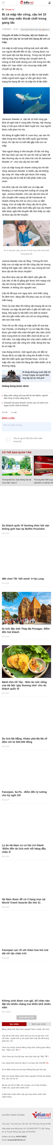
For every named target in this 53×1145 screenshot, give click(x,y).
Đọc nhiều (14, 1024)
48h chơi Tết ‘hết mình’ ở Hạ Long (23, 578)
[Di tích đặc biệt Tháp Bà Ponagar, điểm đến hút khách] (26, 608)
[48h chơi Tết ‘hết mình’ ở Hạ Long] (26, 558)
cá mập (14, 412)
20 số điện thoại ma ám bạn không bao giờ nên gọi (24, 1069)
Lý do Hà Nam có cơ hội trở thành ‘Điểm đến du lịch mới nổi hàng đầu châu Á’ (24, 848)
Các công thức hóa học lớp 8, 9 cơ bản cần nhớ (22, 1063)
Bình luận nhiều (39, 1024)
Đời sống (6, 1012)
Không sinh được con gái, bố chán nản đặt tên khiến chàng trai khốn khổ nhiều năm (26, 1004)
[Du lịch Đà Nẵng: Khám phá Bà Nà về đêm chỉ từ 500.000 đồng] (26, 718)
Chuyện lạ (9, 9)
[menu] (3, 2)
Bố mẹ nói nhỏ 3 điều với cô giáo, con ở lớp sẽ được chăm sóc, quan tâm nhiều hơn (24, 1086)
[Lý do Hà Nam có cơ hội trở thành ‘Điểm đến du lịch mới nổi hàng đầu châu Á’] (26, 824)
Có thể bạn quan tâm (16, 452)
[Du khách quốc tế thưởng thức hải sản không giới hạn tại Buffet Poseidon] (26, 505)
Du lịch (5, 533)
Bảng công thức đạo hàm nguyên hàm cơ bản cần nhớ (25, 1029)
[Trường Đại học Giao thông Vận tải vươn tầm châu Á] (17, 465)
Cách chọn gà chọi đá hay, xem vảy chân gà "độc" (23, 1056)
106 (46, 1063)
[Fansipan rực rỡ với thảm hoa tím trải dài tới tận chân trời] (26, 929)
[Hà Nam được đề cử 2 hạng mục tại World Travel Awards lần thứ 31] (26, 879)
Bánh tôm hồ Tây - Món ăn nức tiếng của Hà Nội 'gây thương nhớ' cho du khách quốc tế (24, 685)
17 (19, 1050)
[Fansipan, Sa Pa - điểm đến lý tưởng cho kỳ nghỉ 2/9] (26, 771)
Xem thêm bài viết (26, 1017)
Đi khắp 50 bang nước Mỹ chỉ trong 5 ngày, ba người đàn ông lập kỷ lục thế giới (37, 375)
